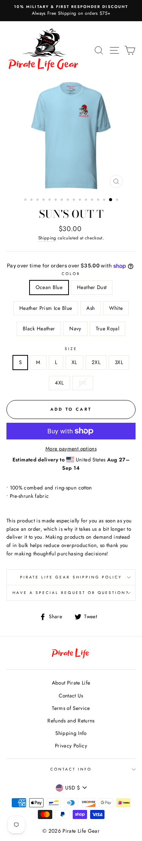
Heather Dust (91, 287)
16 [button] (118, 200)
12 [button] (93, 200)
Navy (75, 328)
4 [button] (44, 200)
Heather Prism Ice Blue (45, 308)
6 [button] (56, 200)
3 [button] (38, 200)
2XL (96, 362)
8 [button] (68, 200)
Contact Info (71, 769)
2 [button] (32, 200)
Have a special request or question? (70, 593)
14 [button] (105, 200)
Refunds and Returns (70, 720)
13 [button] (99, 200)
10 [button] (81, 200)
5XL (82, 382)
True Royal (107, 328)
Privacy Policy (71, 745)
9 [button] (74, 200)
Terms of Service (71, 708)
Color (71, 274)
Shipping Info (70, 733)
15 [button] (111, 200)
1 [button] (26, 200)
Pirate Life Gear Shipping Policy (71, 577)
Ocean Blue (49, 287)
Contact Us (71, 695)
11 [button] (87, 200)
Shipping (47, 238)
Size (71, 349)
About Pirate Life (71, 682)
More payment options (71, 448)
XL (74, 362)
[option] (71, 10)
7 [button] (62, 200)
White (116, 308)
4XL (59, 382)
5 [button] (50, 200)
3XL (119, 362)
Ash (90, 308)
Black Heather (39, 328)
